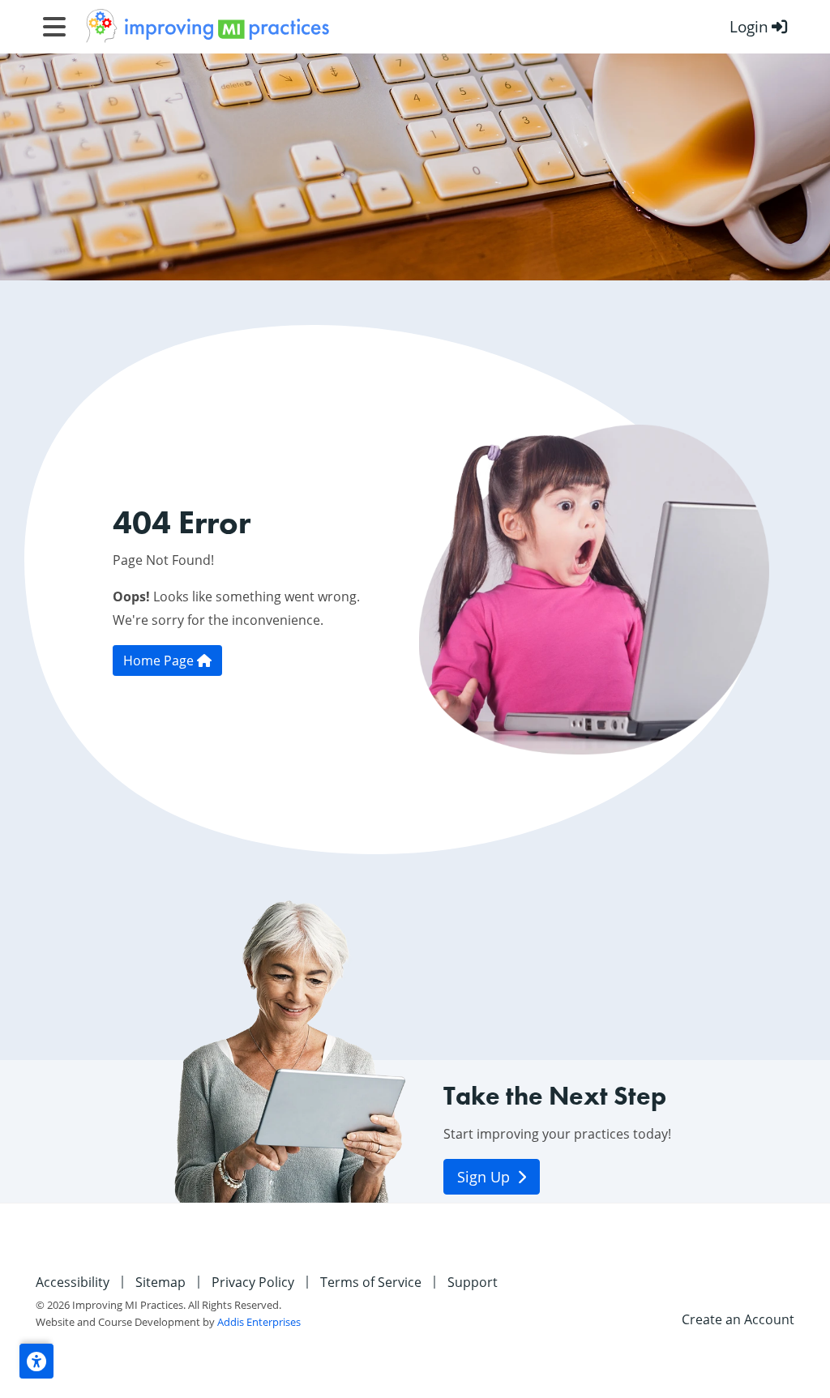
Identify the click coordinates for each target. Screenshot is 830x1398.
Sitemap (160, 1282)
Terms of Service (370, 1282)
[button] (36, 1361)
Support (472, 1282)
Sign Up (485, 1176)
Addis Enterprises (259, 1322)
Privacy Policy (253, 1282)
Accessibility (72, 1282)
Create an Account (738, 1319)
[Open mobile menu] (54, 26)
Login (748, 26)
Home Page (160, 660)
